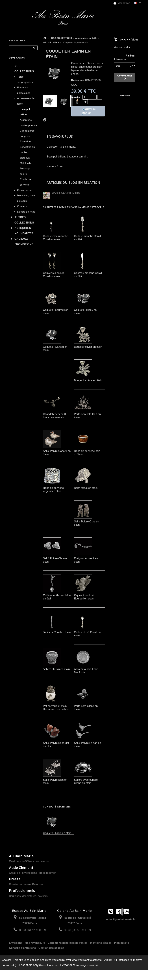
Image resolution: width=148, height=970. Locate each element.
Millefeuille (26, 163)
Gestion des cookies (51, 947)
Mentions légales (100, 942)
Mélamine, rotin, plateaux (26, 198)
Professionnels (22, 890)
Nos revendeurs (35, 942)
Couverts (22, 206)
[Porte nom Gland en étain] (83, 694)
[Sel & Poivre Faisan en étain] (83, 731)
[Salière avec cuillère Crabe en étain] (83, 768)
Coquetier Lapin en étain (57, 832)
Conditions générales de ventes (67, 942)
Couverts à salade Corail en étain (53, 274)
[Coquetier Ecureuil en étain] (52, 298)
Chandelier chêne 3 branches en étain (54, 415)
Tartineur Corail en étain (57, 632)
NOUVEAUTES (23, 233)
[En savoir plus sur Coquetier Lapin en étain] (52, 821)
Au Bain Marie (21, 856)
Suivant (45, 119)
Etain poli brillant (25, 112)
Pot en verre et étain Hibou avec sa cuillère (56, 707)
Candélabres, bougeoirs (27, 133)
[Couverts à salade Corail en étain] (52, 261)
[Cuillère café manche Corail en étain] (52, 224)
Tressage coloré (25, 171)
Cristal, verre (24, 190)
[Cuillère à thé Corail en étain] (83, 620)
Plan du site (121, 942)
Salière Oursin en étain (56, 669)
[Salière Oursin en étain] (52, 657)
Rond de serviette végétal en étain (53, 489)
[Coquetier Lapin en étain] (50, 101)
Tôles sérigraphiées (25, 79)
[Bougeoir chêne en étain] (83, 368)
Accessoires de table (25, 101)
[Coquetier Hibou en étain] (83, 298)
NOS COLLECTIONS (24, 68)
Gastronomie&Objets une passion (29, 861)
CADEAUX (21, 238)
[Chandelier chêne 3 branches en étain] (52, 402)
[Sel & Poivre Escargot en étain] (52, 731)
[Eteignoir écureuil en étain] (83, 546)
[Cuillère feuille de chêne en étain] (52, 583)
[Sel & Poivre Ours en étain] (83, 509)
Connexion (123, 2)
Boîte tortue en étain (85, 487)
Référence (77, 80)
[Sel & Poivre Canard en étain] (52, 439)
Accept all (110, 959)
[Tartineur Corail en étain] (52, 620)
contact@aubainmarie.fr (120, 919)
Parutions (37, 884)
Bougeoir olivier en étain (88, 346)
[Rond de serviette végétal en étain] (52, 476)
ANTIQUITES (22, 227)
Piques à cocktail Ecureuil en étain (84, 597)
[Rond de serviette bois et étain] (83, 439)
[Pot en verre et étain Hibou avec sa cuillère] (52, 694)
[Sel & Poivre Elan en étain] (52, 768)
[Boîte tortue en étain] (83, 476)
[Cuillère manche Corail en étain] (83, 224)
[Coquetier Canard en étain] (52, 335)
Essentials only (28, 965)
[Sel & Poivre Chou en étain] (52, 546)
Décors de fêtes (26, 211)
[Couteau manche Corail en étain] (83, 261)
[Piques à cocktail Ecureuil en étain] (83, 583)
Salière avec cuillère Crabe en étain (86, 781)
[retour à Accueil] (44, 38)
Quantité (75, 97)
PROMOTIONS (23, 244)
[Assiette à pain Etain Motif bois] (83, 657)
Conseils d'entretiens (22, 947)
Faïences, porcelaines (23, 90)
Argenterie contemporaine (28, 123)
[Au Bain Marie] (63, 17)
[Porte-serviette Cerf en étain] (83, 402)
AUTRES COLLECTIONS (24, 220)
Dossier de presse (20, 884)
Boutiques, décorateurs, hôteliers (28, 895)
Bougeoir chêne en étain (88, 380)
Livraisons (15, 942)
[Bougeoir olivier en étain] (83, 335)
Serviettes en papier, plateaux (27, 152)
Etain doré (26, 141)
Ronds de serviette (25, 182)
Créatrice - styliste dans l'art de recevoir (32, 872)
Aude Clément (21, 867)
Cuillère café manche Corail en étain (55, 237)
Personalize (68, 965)
